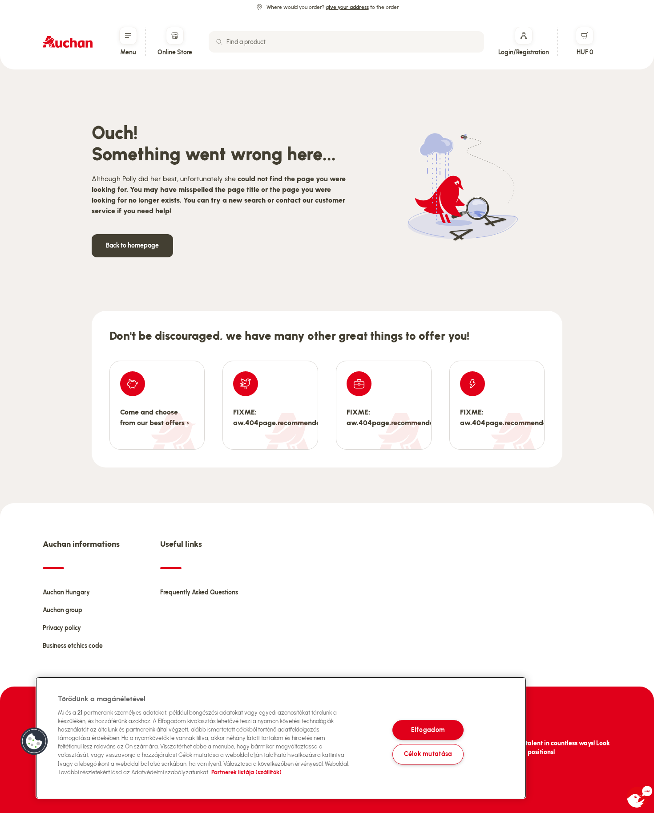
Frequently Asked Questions (199, 592)
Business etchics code (73, 646)
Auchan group (62, 610)
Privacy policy (62, 628)
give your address (347, 7)
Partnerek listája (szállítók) (246, 772)
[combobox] (346, 42)
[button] (34, 741)
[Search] (219, 42)
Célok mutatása (428, 754)
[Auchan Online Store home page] (68, 42)
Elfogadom (428, 730)
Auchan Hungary (66, 592)
